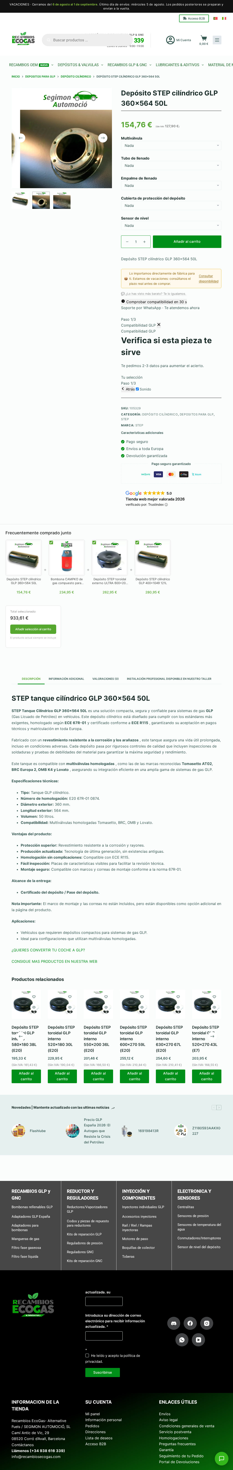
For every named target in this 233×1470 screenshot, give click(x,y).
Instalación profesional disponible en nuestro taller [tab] (169, 678)
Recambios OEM (28, 65)
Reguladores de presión (85, 1243)
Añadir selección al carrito (33, 629)
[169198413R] (127, 1131)
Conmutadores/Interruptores (199, 1238)
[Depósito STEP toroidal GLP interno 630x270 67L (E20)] (170, 1004)
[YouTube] (198, 1339)
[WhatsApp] (182, 1339)
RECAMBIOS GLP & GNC (127, 65)
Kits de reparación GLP (84, 1234)
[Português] (215, 18)
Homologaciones (173, 1437)
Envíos (164, 1414)
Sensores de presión (193, 1216)
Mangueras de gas (25, 1239)
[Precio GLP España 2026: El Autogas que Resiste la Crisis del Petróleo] (72, 1131)
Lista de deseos (98, 1437)
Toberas (128, 1256)
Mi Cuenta (183, 40)
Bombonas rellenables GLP (32, 1207)
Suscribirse (102, 1372)
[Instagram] (206, 1323)
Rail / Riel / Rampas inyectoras (137, 1227)
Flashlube (38, 1131)
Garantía (166, 1450)
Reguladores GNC (80, 1252)
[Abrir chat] (221, 1458)
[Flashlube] (18, 1131)
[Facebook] (190, 1323)
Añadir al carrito (187, 241)
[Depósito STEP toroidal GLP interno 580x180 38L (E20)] (26, 1004)
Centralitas (185, 1207)
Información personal (103, 1420)
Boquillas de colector (138, 1247)
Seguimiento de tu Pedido (181, 1456)
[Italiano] (224, 18)
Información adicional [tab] (66, 678)
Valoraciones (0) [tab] (105, 678)
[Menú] (217, 40)
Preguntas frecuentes (177, 1444)
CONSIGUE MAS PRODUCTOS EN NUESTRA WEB (54, 961)
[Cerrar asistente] (159, 325)
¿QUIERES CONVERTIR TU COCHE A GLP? (48, 950)
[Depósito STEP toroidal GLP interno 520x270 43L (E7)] (206, 1004)
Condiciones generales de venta (186, 1426)
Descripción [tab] (31, 678)
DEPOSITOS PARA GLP (197, 414)
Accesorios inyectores (139, 1217)
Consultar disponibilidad (208, 278)
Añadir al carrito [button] (26, 1076)
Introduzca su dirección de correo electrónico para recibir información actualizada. (115, 1321)
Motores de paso (135, 1239)
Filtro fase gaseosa (26, 1247)
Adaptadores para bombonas (25, 1227)
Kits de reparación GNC (84, 1261)
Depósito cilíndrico (160, 414)
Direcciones (95, 1432)
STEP (125, 419)
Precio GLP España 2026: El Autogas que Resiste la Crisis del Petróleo (97, 1130)
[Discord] (173, 1323)
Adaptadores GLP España (31, 1217)
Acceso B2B (196, 18)
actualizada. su (97, 1292)
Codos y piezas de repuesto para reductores (88, 1223)
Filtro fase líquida (25, 1256)
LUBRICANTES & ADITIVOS (177, 65)
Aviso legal (168, 1420)
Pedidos (92, 1426)
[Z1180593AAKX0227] (181, 1131)
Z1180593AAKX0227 (206, 1131)
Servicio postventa (175, 1432)
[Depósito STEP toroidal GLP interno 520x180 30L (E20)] (62, 1004)
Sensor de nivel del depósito (198, 1247)
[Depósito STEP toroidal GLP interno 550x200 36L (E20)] (98, 1004)
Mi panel (92, 1414)
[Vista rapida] (34, 1007)
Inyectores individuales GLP (143, 1207)
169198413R (148, 1131)
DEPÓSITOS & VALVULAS (78, 65)
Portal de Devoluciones (179, 1462)
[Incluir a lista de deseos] (34, 996)
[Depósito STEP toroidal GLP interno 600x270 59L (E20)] (134, 1004)
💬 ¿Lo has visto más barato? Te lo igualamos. (153, 293)
